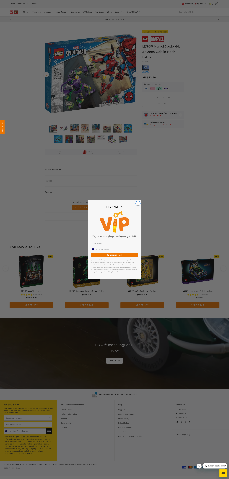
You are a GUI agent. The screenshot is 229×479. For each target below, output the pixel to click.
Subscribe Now (114, 255)
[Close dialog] (138, 203)
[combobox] (94, 249)
